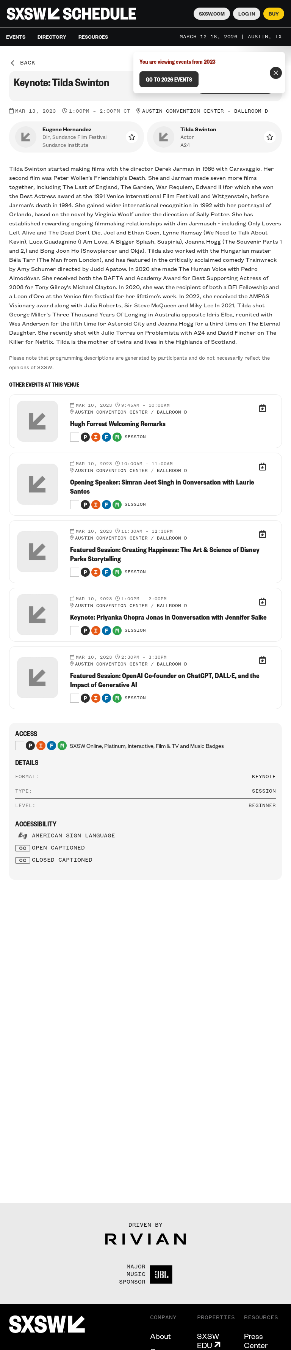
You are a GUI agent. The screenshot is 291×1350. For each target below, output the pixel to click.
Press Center (256, 1340)
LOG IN (246, 14)
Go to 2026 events (169, 79)
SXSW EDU (208, 1340)
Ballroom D (251, 111)
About (160, 1336)
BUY (274, 14)
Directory (52, 37)
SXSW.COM (212, 14)
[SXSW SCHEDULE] (71, 14)
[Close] (276, 73)
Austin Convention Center (183, 111)
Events (15, 37)
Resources (93, 37)
